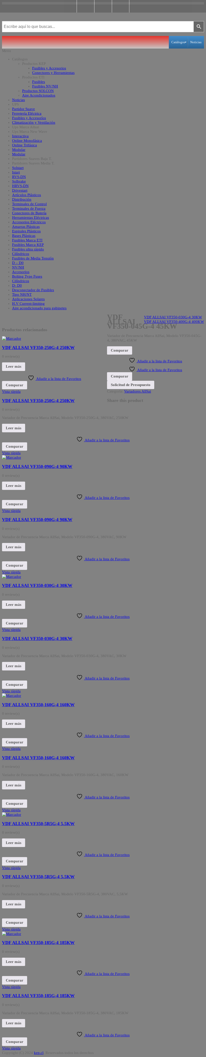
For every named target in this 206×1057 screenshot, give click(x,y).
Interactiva (20, 136)
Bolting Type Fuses (27, 276)
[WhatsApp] (120, 6)
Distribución (21, 199)
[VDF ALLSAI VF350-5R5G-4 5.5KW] (11, 815)
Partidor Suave (23, 109)
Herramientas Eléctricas (30, 218)
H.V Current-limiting (28, 304)
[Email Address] (103, 6)
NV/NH (18, 267)
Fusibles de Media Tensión (33, 258)
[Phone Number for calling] (85, 6)
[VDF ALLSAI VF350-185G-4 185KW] (11, 934)
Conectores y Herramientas (53, 73)
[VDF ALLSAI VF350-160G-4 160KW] (11, 696)
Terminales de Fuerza (28, 208)
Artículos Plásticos (26, 195)
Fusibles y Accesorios (49, 68)
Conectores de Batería (29, 213)
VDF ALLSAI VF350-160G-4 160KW (38, 704)
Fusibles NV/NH (45, 86)
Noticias (18, 100)
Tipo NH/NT (22, 294)
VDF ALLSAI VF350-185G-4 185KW (38, 942)
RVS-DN (19, 177)
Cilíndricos (20, 254)
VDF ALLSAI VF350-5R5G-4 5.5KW (38, 823)
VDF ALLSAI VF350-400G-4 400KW (174, 322)
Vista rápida (11, 392)
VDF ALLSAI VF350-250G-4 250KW (38, 347)
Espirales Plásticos (26, 231)
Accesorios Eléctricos (29, 222)
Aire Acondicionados (38, 95)
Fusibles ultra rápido (28, 249)
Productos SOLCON (38, 91)
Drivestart (19, 190)
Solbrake (19, 181)
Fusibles (38, 82)
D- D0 (17, 285)
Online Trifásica (24, 145)
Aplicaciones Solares (28, 299)
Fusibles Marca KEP (28, 245)
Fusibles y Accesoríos (29, 118)
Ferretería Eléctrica (26, 113)
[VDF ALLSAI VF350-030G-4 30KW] (11, 577)
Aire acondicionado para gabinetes (39, 308)
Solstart (18, 168)
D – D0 (18, 263)
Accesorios (20, 272)
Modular (18, 150)
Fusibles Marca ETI (27, 240)
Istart (16, 172)
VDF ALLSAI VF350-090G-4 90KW (37, 466)
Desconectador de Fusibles (33, 290)
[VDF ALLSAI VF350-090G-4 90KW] (11, 457)
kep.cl (38, 1053)
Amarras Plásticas (26, 227)
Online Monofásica (27, 141)
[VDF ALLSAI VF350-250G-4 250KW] (11, 338)
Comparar (14, 385)
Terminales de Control (29, 204)
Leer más (13, 366)
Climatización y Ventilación (33, 122)
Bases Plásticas (23, 236)
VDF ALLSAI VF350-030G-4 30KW (173, 317)
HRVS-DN (20, 186)
